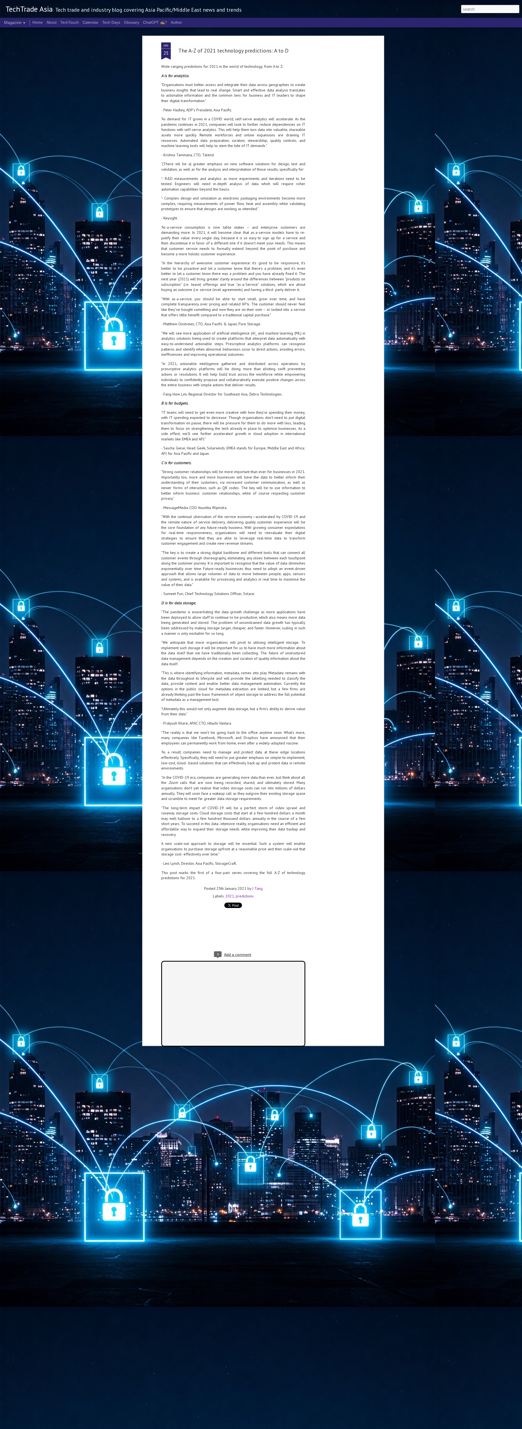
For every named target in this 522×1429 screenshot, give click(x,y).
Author (176, 22)
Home (37, 22)
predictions (245, 896)
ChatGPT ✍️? (155, 22)
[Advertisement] (335, 128)
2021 (229, 896)
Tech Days (111, 22)
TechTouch (69, 22)
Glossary (131, 22)
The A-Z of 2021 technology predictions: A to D (233, 50)
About (51, 22)
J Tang (257, 888)
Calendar (90, 22)
